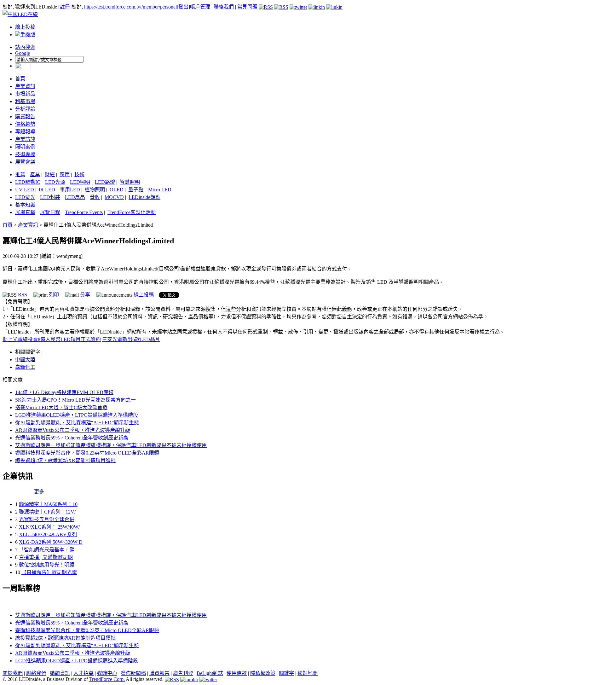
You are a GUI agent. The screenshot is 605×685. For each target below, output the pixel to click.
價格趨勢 (25, 124)
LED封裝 (50, 197)
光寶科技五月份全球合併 (46, 519)
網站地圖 (307, 673)
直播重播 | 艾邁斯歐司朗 (46, 557)
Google (22, 53)
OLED (117, 189)
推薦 (20, 174)
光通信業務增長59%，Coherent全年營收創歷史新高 (71, 437)
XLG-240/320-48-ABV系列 (48, 534)
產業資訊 (25, 86)
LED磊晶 (75, 197)
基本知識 (25, 204)
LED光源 (55, 182)
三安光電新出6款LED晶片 (131, 339)
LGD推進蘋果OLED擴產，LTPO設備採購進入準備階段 (76, 415)
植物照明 (95, 189)
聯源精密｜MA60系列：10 (48, 504)
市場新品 (25, 93)
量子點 (135, 189)
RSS (22, 294)
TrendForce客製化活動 (131, 212)
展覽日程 (50, 212)
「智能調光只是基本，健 (46, 549)
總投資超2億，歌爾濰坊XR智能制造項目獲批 (65, 460)
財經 (50, 174)
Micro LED (159, 189)
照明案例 (25, 146)
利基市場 (25, 101)
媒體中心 (107, 673)
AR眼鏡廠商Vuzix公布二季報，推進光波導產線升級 (72, 430)
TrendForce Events (84, 212)
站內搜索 (25, 47)
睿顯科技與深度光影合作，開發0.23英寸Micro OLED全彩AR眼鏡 (87, 453)
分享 (85, 294)
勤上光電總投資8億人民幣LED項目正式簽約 (52, 339)
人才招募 (83, 673)
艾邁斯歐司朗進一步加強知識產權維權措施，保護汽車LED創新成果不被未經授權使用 (111, 445)
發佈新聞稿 (133, 673)
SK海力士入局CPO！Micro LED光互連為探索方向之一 (75, 400)
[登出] (183, 6)
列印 (54, 294)
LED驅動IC (27, 182)
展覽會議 (25, 162)
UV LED (24, 189)
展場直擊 (25, 212)
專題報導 (25, 131)
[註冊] (65, 6)
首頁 (20, 78)
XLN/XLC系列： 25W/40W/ (49, 527)
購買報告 (25, 116)
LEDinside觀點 (144, 197)
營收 (95, 197)
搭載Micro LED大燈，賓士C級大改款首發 (61, 407)
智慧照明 (130, 182)
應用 (65, 174)
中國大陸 (25, 359)
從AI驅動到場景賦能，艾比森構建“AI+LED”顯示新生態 (77, 422)
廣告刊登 (183, 673)
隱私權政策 (262, 673)
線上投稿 (25, 27)
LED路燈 (105, 182)
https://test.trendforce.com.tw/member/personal (130, 6)
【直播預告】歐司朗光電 (49, 572)
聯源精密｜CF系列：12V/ (47, 511)
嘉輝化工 (25, 367)
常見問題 (247, 6)
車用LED (70, 189)
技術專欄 (25, 154)
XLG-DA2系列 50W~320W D (51, 542)
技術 (79, 174)
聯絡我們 (224, 6)
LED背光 (25, 197)
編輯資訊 (60, 673)
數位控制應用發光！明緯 (46, 564)
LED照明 (80, 182)
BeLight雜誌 (210, 673)
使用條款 (237, 673)
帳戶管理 (200, 6)
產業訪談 (25, 139)
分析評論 (25, 109)
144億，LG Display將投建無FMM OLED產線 (64, 392)
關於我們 (13, 673)
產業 (35, 174)
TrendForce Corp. (107, 679)
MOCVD (114, 197)
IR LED (47, 189)
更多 (39, 491)
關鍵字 (286, 673)
